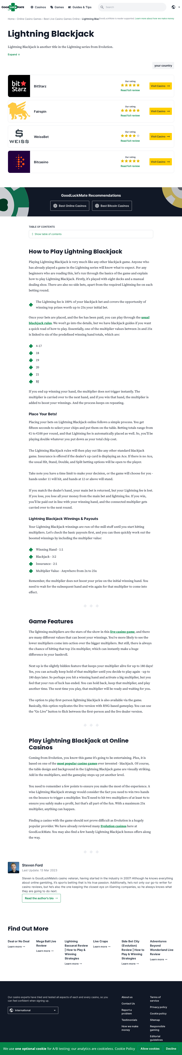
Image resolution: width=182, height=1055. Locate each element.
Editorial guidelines (156, 1038)
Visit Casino (161, 86)
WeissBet (41, 137)
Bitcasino (41, 162)
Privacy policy (158, 1007)
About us (127, 997)
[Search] (102, 7)
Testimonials (129, 1019)
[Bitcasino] (19, 162)
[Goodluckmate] (12, 7)
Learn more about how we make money (154, 18)
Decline (171, 1048)
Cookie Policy (125, 1048)
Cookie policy (158, 1013)
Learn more (17, 947)
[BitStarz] (19, 86)
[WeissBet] (19, 136)
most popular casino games (77, 763)
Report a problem (127, 1011)
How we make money (130, 1028)
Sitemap (155, 1019)
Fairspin (40, 111)
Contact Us (128, 1003)
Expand (14, 54)
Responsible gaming (157, 1028)
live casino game (122, 632)
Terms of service (155, 999)
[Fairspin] (19, 111)
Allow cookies (150, 1048)
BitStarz (40, 86)
